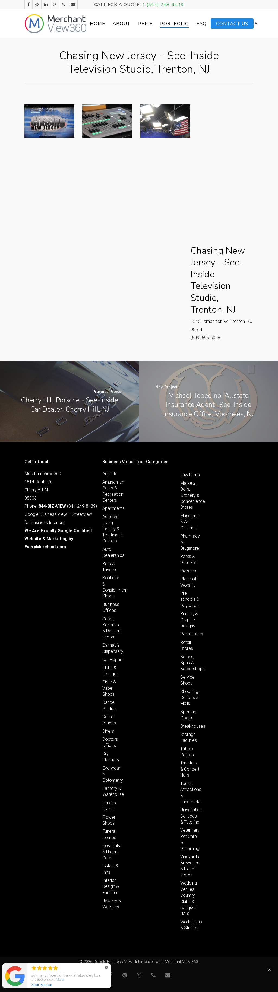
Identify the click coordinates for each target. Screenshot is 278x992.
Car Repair (112, 659)
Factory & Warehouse (112, 791)
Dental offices (109, 719)
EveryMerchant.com (45, 546)
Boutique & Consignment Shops (112, 587)
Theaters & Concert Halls (189, 769)
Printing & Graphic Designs (189, 619)
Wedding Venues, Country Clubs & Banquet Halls (188, 898)
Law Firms (190, 474)
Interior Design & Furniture (110, 886)
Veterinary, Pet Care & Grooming (190, 839)
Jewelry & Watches (111, 903)
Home (97, 23)
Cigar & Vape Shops (109, 688)
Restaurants (190, 634)
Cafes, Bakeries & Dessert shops (111, 628)
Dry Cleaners (110, 756)
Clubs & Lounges (110, 670)
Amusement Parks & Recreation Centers (112, 491)
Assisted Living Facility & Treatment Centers (112, 529)
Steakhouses (190, 726)
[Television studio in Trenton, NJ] (49, 121)
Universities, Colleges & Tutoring (190, 816)
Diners (108, 731)
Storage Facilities (188, 737)
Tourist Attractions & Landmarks (190, 792)
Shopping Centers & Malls (189, 697)
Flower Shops (108, 820)
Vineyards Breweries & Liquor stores (189, 865)
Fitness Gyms (109, 805)
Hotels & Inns (110, 869)
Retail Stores (186, 645)
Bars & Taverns (109, 566)
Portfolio (174, 23)
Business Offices (110, 607)
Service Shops (187, 680)
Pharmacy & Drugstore (190, 542)
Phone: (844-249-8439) (60, 506)
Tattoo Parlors (187, 751)
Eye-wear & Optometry (112, 774)
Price (145, 23)
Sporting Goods (188, 714)
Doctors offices (110, 742)
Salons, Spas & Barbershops (190, 663)
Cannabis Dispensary (112, 648)
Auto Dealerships (112, 552)
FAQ (202, 23)
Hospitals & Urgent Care (111, 851)
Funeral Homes (109, 834)
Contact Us (232, 23)
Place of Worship (188, 581)
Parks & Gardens (188, 559)
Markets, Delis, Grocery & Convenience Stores (190, 495)
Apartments (112, 508)
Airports (109, 473)
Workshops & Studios (190, 924)
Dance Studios (109, 705)
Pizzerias (188, 570)
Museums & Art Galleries (189, 521)
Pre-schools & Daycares (189, 599)
